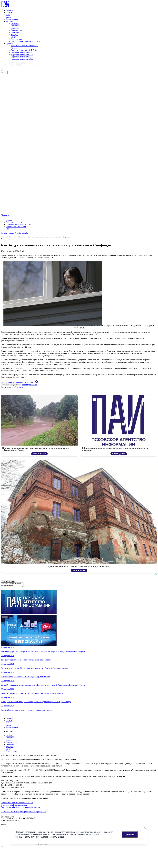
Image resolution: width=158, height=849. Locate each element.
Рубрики (9, 21)
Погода (9, 220)
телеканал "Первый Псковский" (24, 46)
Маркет (14, 48)
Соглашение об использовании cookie (17, 803)
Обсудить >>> (21, 387)
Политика (15, 24)
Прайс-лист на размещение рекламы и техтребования (23, 812)
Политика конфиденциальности (14, 805)
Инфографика (12, 19)
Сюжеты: (5, 216)
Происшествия (17, 30)
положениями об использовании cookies (69, 834)
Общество (15, 28)
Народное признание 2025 (22, 52)
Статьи (9, 12)
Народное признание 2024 (22, 54)
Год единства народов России (18, 224)
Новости (9, 10)
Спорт (13, 37)
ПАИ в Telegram (8, 581)
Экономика (15, 26)
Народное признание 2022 (22, 59)
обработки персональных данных (52, 837)
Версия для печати (29, 385)
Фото (8, 15)
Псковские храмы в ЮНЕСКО (24, 50)
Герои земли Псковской (16, 227)
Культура (14, 35)
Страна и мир (16, 39)
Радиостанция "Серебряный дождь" (26, 41)
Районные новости (14, 222)
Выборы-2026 (12, 229)
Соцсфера (15, 32)
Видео (8, 17)
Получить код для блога (11, 385)
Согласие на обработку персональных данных (20, 807)
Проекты (9, 43)
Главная (3, 237)
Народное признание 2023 (22, 57)
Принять (129, 834)
